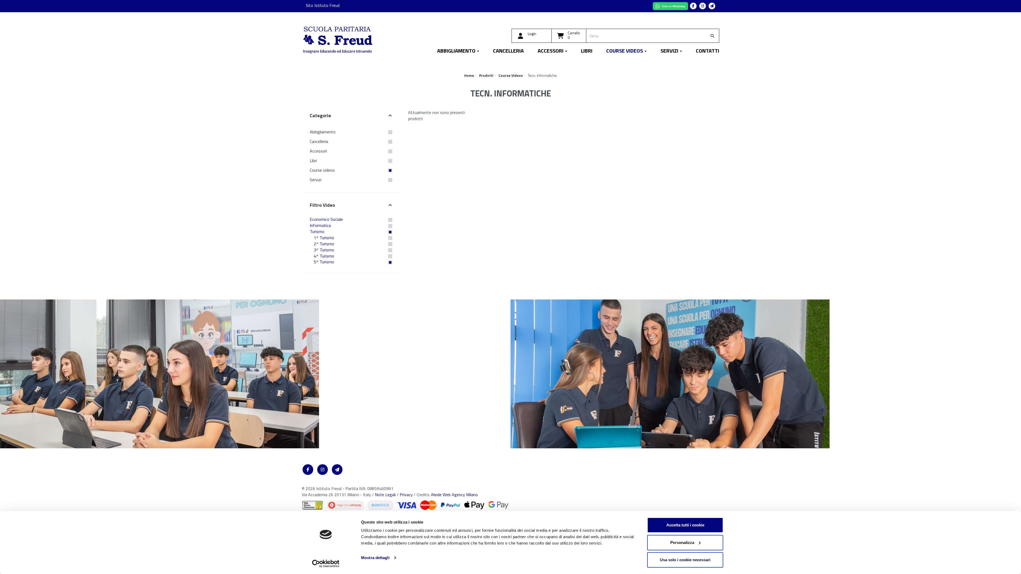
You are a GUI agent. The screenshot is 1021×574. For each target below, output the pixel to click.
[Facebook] (693, 6)
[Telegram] (712, 6)
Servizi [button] (669, 51)
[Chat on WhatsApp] (671, 5)
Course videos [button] (625, 51)
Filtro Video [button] (322, 205)
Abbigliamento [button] (456, 51)
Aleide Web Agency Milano (454, 494)
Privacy (406, 494)
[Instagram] (702, 6)
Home (469, 75)
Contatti (707, 51)
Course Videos (511, 75)
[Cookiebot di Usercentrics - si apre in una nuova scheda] (326, 564)
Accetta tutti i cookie (685, 525)
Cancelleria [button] (508, 51)
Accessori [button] (551, 51)
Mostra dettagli (375, 557)
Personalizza (682, 542)
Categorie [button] (320, 115)
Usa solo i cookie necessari (685, 560)
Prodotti (486, 75)
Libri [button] (586, 51)
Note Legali (385, 494)
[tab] (351, 115)
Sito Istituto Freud (323, 5)
